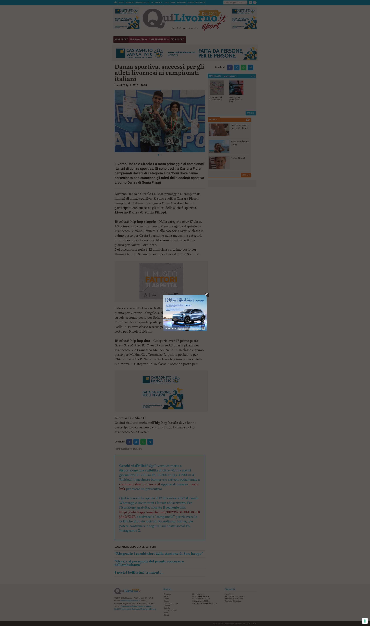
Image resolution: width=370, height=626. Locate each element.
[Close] (207, 295)
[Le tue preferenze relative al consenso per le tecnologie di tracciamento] (365, 621)
